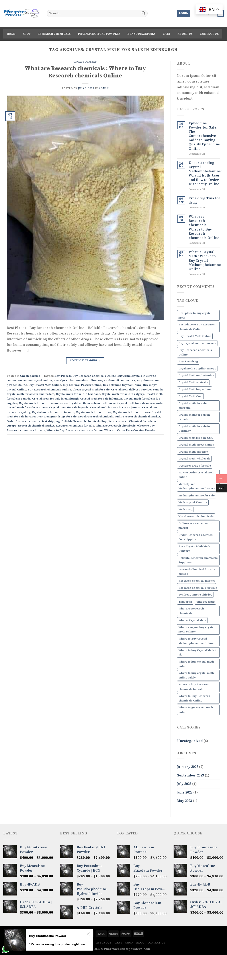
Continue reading (85, 360)
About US (185, 34)
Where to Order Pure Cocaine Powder (130, 430)
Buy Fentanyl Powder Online (82, 385)
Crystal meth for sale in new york (139, 403)
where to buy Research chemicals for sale (193, 687)
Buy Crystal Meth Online (44, 385)
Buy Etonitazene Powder (47, 936)
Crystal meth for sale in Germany (194, 428)
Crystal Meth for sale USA (195, 438)
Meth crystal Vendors (192, 502)
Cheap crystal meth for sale (91, 389)
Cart (166, 34)
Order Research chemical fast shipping (33, 421)
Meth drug (185, 509)
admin (103, 88)
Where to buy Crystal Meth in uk (197, 652)
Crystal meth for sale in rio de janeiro (115, 407)
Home (11, 34)
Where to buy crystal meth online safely (196, 675)
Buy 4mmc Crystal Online (34, 380)
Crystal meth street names (196, 444)
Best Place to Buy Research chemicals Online (85, 376)
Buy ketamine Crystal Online (122, 385)
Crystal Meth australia (193, 382)
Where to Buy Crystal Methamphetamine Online (195, 641)
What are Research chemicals (116, 425)
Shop (27, 34)
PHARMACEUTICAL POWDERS (99, 34)
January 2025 (187, 767)
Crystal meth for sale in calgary (123, 394)
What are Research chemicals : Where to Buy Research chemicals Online (85, 72)
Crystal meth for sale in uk (93, 412)
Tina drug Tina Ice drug (204, 200)
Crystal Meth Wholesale (194, 458)
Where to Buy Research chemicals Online (75, 430)
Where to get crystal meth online (195, 710)
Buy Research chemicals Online (49, 389)
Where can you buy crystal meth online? (196, 629)
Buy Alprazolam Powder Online (74, 380)
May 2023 (184, 801)
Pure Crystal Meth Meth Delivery (194, 549)
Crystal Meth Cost (190, 396)
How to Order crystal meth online (196, 475)
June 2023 (184, 792)
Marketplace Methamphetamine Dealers (196, 486)
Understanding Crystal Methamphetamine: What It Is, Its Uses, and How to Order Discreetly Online (205, 173)
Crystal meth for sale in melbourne (92, 403)
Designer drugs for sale (60, 416)
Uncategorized (85, 61)
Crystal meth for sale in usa (131, 412)
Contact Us (209, 34)
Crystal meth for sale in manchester (43, 403)
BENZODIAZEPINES (141, 34)
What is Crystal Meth (192, 620)
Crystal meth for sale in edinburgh (55, 398)
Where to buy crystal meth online (196, 664)
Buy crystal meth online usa (197, 343)
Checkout (104, 942)
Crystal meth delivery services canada (137, 389)
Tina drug (185, 601)
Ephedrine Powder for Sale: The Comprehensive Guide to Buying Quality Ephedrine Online (204, 136)
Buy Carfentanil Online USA (116, 380)
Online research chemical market (137, 416)
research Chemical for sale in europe (198, 572)
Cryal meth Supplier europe (197, 368)
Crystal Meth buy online (194, 389)
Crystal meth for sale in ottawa (27, 407)
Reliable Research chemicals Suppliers (88, 421)
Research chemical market (36, 425)
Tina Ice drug (205, 601)
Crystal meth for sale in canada (194, 417)
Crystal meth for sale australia (192, 405)
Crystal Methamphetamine (196, 375)
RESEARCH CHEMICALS (54, 34)
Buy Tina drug (188, 361)
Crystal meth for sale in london (101, 398)
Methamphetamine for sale (196, 495)
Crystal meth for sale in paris (68, 407)
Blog (140, 942)
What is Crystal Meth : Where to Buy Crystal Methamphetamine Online (205, 260)
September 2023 (190, 775)
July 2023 (184, 784)
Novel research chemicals (95, 416)
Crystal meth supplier (193, 451)
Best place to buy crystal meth (194, 315)
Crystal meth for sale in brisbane (78, 394)
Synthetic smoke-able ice (195, 594)
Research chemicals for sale (75, 425)
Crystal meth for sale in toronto (53, 412)
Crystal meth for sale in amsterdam (30, 394)
